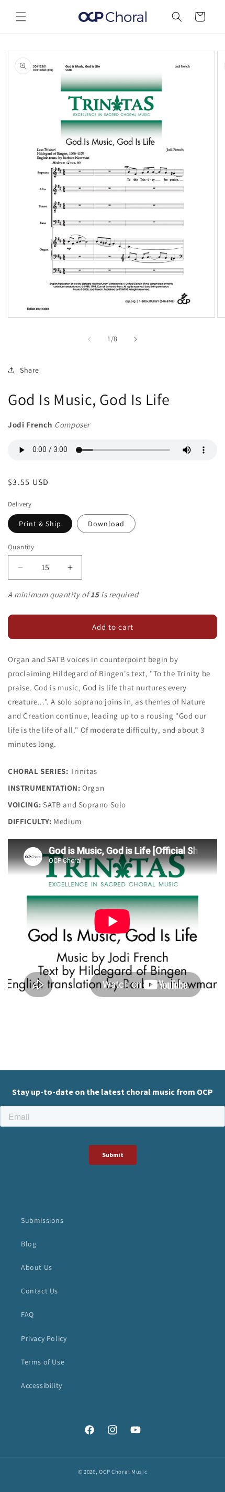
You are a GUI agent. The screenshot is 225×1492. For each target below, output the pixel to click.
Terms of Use (42, 1362)
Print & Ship (40, 523)
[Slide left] (89, 339)
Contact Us (39, 1291)
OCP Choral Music (123, 1471)
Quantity (21, 546)
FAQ (27, 1314)
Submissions (42, 1220)
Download (106, 523)
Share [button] (29, 370)
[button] (20, 16)
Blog (28, 1243)
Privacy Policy (43, 1338)
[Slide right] (135, 339)
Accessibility (41, 1385)
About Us (36, 1267)
